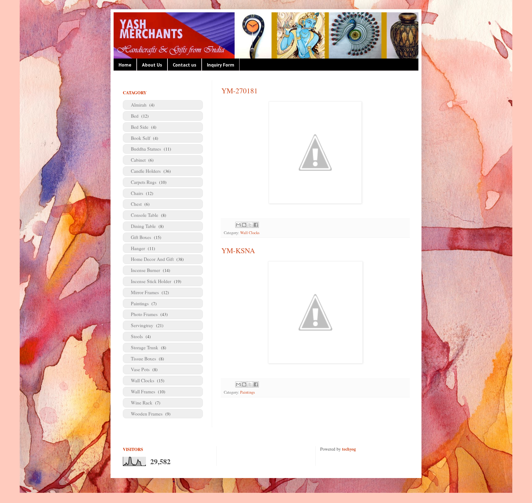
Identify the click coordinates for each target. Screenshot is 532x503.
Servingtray (142, 325)
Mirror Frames (145, 292)
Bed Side (139, 127)
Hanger (138, 248)
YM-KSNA (238, 250)
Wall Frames (143, 391)
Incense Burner (145, 270)
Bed (135, 116)
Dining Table (143, 226)
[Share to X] (250, 225)
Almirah (139, 105)
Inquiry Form (220, 65)
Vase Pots (140, 369)
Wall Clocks (250, 232)
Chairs (137, 193)
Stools (137, 336)
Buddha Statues (146, 149)
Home (125, 65)
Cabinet (138, 160)
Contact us (184, 65)
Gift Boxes (141, 237)
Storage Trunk (144, 347)
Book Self (140, 138)
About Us (152, 65)
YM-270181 (239, 90)
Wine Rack (141, 403)
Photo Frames (144, 314)
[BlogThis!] (244, 225)
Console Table (144, 215)
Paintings (247, 392)
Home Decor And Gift (152, 259)
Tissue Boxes (143, 358)
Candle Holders (146, 171)
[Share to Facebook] (256, 225)
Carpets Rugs (143, 182)
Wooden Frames (147, 414)
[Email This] (238, 225)
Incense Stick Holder (151, 281)
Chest (136, 204)
